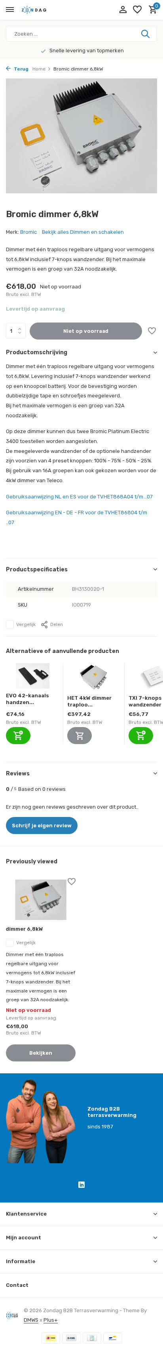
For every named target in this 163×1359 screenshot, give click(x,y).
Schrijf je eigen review (42, 825)
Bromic (28, 232)
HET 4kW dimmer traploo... (89, 701)
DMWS (31, 1320)
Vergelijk (26, 624)
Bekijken (40, 1053)
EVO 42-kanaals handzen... (27, 699)
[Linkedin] (81, 1186)
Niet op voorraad (85, 331)
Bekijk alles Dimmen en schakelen (83, 232)
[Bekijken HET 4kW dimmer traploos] (94, 679)
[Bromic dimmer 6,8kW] (41, 900)
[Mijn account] (123, 10)
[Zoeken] (146, 34)
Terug (20, 69)
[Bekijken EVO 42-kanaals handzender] (32, 678)
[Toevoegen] (18, 735)
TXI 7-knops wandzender (145, 701)
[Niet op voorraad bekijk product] (79, 735)
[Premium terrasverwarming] (42, 10)
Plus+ (51, 1320)
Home (38, 69)
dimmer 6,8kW (24, 929)
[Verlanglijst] (137, 10)
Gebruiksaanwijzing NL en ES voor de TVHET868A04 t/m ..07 (79, 497)
